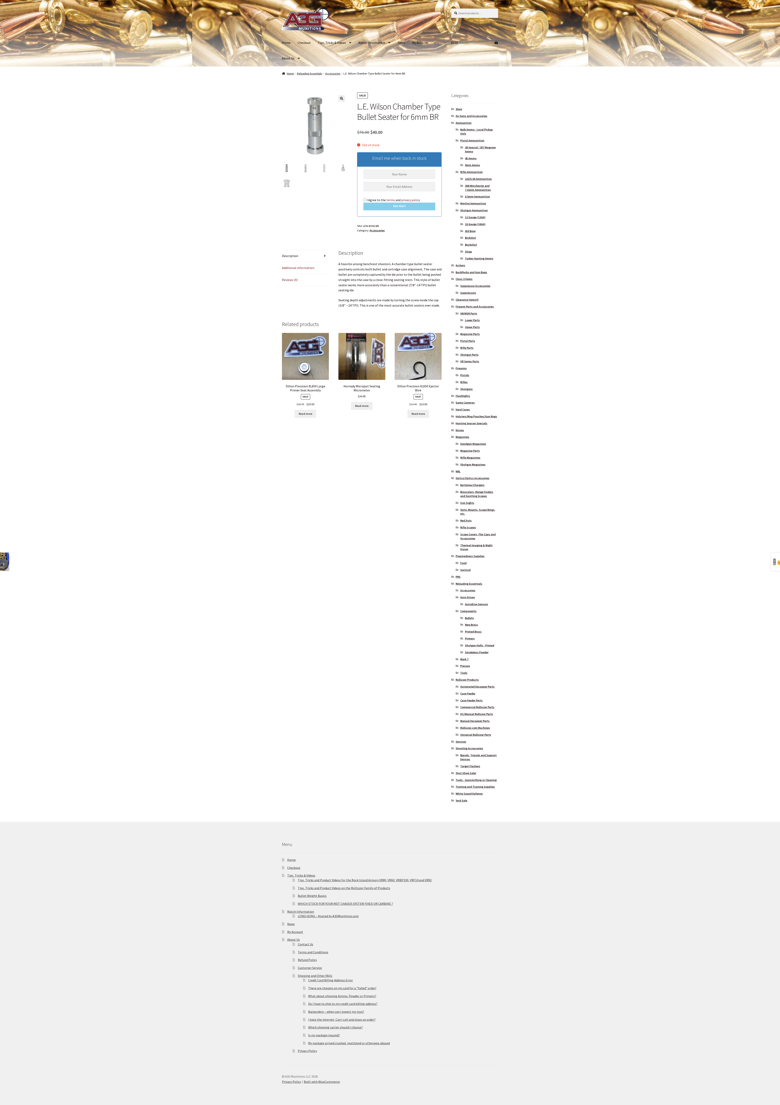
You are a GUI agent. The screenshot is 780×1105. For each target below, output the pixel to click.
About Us (288, 58)
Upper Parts (472, 327)
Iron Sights (467, 503)
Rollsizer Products (467, 680)
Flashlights (463, 396)
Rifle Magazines (470, 457)
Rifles (464, 382)
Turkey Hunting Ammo (479, 258)
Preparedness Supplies (470, 556)
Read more (305, 414)
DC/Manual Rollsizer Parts (476, 714)
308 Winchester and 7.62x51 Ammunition (478, 188)
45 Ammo (471, 158)
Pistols (464, 375)
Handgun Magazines (473, 444)
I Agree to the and (393, 200)
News (401, 43)
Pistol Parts (467, 341)
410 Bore (470, 231)
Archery (460, 265)
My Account (420, 43)
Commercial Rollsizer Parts (477, 707)
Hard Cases (463, 409)
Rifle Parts (466, 348)
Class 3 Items (464, 279)
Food (463, 563)
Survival (465, 570)
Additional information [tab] (298, 268)
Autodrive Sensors (476, 604)
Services (461, 741)
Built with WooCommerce (322, 1082)
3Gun (459, 109)
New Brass (471, 624)
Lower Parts (472, 320)
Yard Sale (461, 800)
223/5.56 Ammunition (478, 179)
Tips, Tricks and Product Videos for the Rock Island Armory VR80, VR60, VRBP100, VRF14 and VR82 (365, 880)
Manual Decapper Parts (475, 721)
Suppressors (468, 293)
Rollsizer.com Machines (475, 728)
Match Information (371, 43)
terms (390, 200)
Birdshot (470, 238)
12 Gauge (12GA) (475, 217)
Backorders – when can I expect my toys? (336, 1012)
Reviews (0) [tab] (290, 280)
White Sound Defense (469, 793)
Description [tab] (290, 256)
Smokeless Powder (477, 652)
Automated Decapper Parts (477, 686)
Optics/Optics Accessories (472, 478)
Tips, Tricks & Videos (332, 43)
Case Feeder (467, 693)
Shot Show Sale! (466, 773)
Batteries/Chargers (472, 485)
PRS (458, 577)
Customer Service (310, 968)
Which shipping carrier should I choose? (335, 1027)
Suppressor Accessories (475, 286)
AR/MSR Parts (468, 313)
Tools (463, 673)
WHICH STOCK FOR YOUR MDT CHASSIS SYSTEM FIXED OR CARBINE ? (345, 904)
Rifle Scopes (468, 527)
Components (468, 611)
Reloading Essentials (309, 73)
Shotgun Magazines (472, 464)
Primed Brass (473, 631)
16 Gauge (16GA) (475, 224)
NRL (458, 471)
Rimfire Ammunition (473, 203)
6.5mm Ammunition (477, 196)
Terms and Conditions (313, 952)
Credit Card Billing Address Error (330, 980)
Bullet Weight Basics (312, 896)
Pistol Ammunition (472, 140)
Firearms (461, 368)
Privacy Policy (307, 1051)
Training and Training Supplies (475, 787)
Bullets (469, 618)
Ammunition (463, 123)
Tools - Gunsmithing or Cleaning (476, 780)
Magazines (462, 437)
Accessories (332, 73)
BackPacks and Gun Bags (471, 272)
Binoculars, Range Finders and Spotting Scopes (476, 494)
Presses (465, 666)
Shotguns (466, 389)
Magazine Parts (470, 334)
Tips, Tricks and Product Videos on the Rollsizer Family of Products (344, 888)
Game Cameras (465, 402)
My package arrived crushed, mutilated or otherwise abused (349, 1043)
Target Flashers (470, 766)
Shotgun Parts (469, 354)
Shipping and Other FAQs (315, 976)
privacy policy (410, 200)
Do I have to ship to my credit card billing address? (342, 1004)
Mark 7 (464, 659)
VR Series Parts (469, 361)
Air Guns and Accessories (471, 116)
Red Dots (466, 520)
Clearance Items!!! (467, 299)
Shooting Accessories (469, 748)
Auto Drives (467, 597)
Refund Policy (307, 960)
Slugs (468, 251)
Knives (460, 430)
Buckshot (471, 244)
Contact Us (305, 944)
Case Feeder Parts (471, 700)
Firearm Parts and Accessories (475, 306)
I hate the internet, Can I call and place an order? (342, 1020)
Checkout (304, 43)
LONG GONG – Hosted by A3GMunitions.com (328, 916)
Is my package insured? (324, 1035)
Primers (470, 638)
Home (286, 43)
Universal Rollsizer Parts (475, 735)
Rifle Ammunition (471, 172)
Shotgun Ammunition (474, 210)
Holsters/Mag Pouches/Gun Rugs (476, 416)
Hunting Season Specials (471, 423)
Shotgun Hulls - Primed (479, 645)
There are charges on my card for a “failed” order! (342, 988)
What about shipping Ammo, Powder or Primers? (342, 996)
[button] (341, 98)
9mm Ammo (472, 165)
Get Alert (399, 206)
